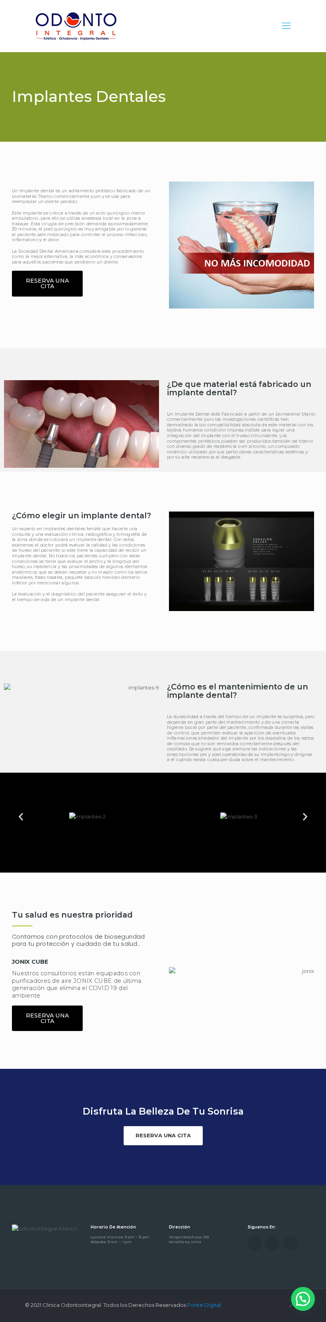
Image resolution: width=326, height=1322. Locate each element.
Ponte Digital (204, 1305)
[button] (47, 284)
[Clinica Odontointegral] (75, 26)
